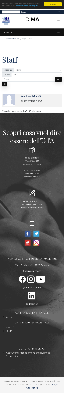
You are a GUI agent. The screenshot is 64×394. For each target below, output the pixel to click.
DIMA (9, 331)
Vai (58, 79)
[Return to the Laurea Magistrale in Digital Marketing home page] (31, 21)
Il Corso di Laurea (12, 39)
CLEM (9, 316)
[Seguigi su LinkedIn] (32, 295)
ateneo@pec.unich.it (34, 204)
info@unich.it (35, 201)
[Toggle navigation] (59, 12)
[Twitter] (36, 233)
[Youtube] (28, 242)
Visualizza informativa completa (27, 5)
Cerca (23, 12)
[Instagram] (36, 242)
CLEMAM (11, 326)
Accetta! (53, 4)
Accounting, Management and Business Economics (28, 354)
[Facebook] (28, 233)
